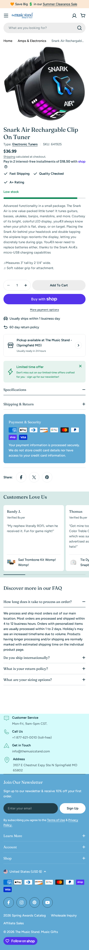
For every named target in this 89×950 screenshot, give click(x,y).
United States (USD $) (26, 872)
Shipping (9, 156)
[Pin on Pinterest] (47, 477)
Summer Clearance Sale (60, 4)
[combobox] (44, 28)
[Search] (79, 27)
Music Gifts (49, 932)
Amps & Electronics (32, 41)
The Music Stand (27, 932)
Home (7, 41)
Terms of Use (56, 820)
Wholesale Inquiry (64, 915)
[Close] (80, 366)
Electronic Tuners (25, 144)
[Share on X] (34, 477)
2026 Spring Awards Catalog (24, 915)
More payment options (44, 309)
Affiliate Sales (13, 923)
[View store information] (78, 345)
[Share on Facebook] (21, 477)
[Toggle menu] (6, 15)
